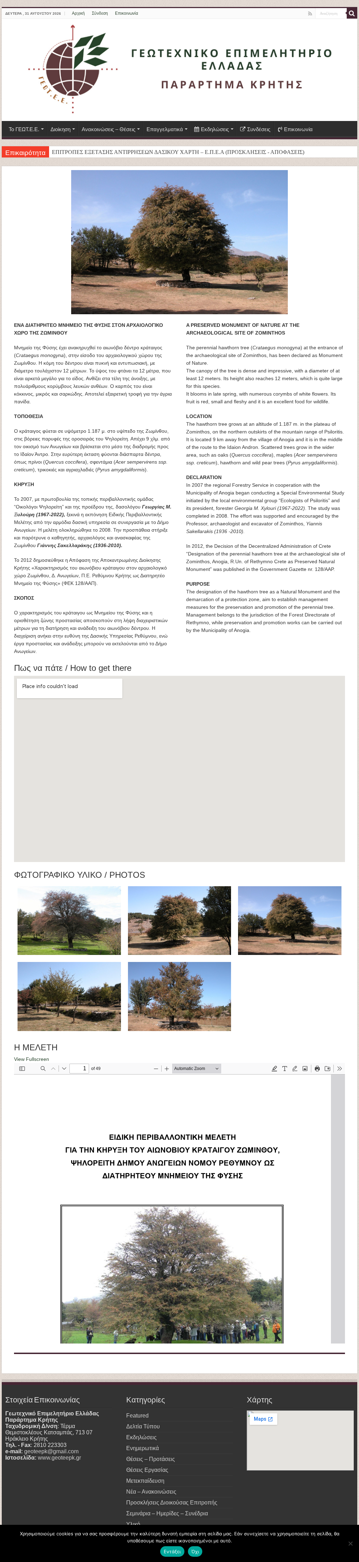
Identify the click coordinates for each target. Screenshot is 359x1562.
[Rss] (310, 13)
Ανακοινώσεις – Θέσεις (108, 129)
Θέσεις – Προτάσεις (150, 1459)
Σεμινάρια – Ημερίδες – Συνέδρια (167, 1513)
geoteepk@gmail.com (51, 1451)
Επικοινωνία (126, 13)
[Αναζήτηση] (352, 13)
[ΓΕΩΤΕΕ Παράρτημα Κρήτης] (179, 70)
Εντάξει (172, 1551)
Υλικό (133, 1524)
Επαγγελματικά (165, 129)
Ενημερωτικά (142, 1448)
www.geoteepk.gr (59, 1458)
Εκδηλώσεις (215, 129)
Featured (137, 1416)
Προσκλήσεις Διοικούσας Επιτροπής (171, 1503)
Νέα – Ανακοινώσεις (151, 1492)
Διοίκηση (60, 129)
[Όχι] (350, 1543)
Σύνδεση (100, 13)
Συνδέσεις (258, 129)
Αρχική (78, 13)
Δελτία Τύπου (143, 1426)
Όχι (195, 1551)
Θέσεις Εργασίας (147, 1470)
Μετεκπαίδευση (145, 1481)
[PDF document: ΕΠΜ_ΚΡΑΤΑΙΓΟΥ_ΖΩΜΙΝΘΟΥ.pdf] (179, 1203)
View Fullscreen (31, 1059)
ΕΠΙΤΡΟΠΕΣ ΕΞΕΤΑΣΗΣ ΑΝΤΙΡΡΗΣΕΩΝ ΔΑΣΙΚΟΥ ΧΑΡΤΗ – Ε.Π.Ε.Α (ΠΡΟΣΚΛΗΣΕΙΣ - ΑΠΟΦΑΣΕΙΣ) (178, 152)
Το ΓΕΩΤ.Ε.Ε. (24, 129)
